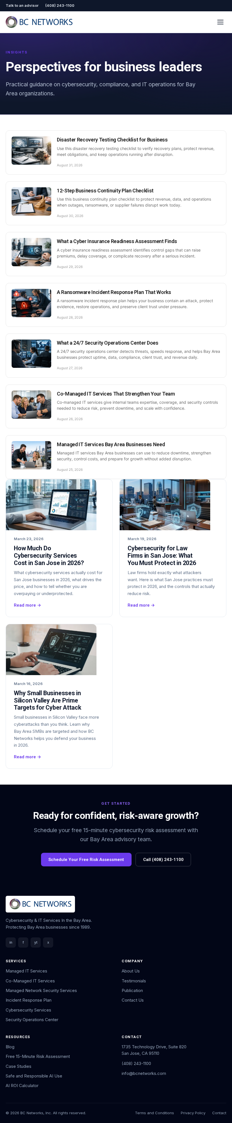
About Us (131, 971)
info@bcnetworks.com (144, 1073)
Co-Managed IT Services (30, 981)
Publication (132, 990)
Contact (219, 1113)
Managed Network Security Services (41, 990)
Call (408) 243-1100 (163, 859)
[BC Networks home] (39, 22)
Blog (10, 1046)
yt (35, 942)
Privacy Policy (193, 1113)
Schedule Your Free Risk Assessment (86, 859)
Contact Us (133, 1000)
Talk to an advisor (22, 5)
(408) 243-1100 (59, 5)
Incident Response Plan (28, 1000)
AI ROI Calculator (22, 1085)
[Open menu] (220, 22)
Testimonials (134, 981)
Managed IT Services (26, 971)
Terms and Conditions (154, 1113)
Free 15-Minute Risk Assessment (38, 1056)
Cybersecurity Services (28, 1010)
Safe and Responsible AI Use (34, 1076)
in (10, 942)
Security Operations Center (32, 1019)
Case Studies (18, 1066)
